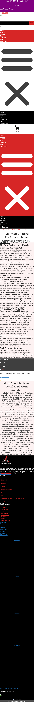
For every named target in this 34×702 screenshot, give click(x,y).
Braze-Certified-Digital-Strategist (12, 498)
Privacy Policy (5, 520)
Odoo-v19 (4, 480)
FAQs (1, 36)
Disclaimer (4, 509)
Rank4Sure (23, 701)
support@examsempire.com (9, 688)
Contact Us (3, 38)
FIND (31, 23)
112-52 (3, 492)
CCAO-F (3, 483)
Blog (1, 39)
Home (2, 30)
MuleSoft (6, 229)
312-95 (3, 495)
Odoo (3, 501)
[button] (17, 76)
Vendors (2, 32)
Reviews (2, 34)
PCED (3, 486)
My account (3, 41)
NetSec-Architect (7, 489)
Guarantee (4, 513)
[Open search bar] (1, 27)
